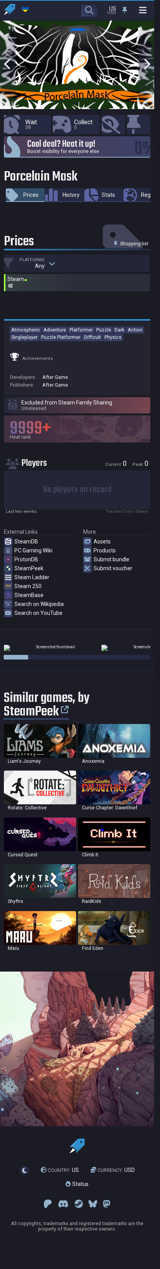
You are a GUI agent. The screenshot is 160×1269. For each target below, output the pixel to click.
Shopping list (133, 244)
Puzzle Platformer (60, 337)
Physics (113, 337)
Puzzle (103, 330)
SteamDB (26, 541)
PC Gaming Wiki (33, 550)
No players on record (77, 490)
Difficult (92, 337)
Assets (102, 541)
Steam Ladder (31, 577)
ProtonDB (26, 559)
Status (79, 1184)
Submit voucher (113, 568)
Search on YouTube (38, 613)
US (63, 1170)
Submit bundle (111, 559)
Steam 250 (28, 586)
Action (135, 330)
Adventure (54, 330)
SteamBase (28, 595)
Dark (119, 330)
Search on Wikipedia (39, 604)
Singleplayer (24, 337)
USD (116, 1170)
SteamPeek (28, 568)
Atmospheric (25, 330)
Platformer (81, 330)
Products (105, 550)
